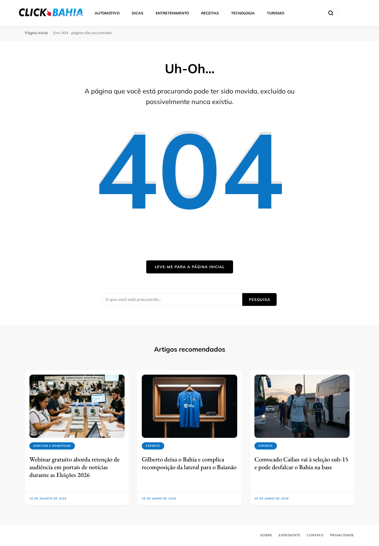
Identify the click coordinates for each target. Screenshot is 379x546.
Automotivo (107, 13)
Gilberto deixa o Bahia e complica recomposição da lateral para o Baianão (189, 463)
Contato (315, 535)
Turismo (275, 13)
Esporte (153, 445)
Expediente (289, 535)
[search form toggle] (330, 13)
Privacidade (342, 535)
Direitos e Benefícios (52, 445)
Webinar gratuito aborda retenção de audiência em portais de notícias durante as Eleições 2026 (74, 467)
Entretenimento (172, 13)
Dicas (137, 13)
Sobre (266, 535)
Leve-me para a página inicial (189, 267)
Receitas (210, 13)
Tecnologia (243, 13)
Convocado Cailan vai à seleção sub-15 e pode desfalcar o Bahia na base (301, 463)
